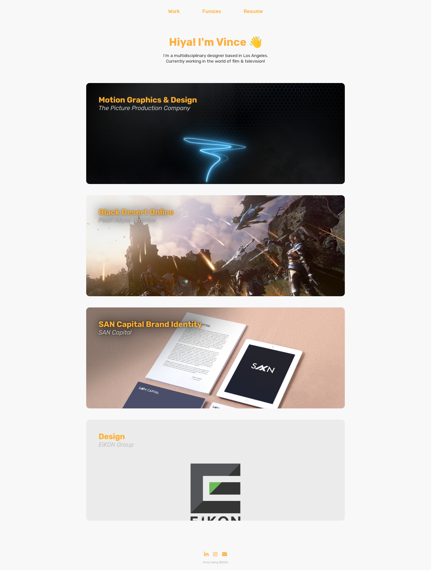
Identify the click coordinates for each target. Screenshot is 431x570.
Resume (253, 11)
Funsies (211, 11)
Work (174, 11)
